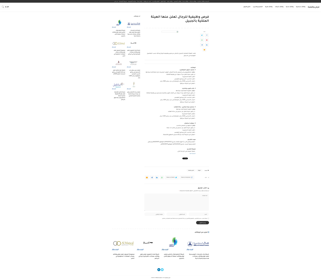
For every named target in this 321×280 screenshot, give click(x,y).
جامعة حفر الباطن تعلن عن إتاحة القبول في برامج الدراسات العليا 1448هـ (118, 72)
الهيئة (199, 170)
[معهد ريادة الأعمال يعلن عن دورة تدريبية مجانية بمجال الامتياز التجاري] (133, 85)
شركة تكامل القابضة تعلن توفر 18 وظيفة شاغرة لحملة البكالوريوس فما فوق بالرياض (119, 96)
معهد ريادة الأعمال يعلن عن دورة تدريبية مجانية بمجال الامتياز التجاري (133, 94)
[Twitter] (8, 7)
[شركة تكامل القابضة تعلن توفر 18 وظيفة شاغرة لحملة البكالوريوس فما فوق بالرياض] (118, 85)
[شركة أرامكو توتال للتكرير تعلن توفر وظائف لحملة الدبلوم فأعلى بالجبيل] (118, 24)
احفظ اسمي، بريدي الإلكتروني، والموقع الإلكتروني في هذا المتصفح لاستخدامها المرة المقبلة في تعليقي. (184, 218)
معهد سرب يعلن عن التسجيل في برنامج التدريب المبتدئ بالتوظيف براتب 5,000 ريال (134, 74)
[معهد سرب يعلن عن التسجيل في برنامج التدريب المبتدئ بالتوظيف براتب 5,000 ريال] (133, 64)
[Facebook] (207, 35)
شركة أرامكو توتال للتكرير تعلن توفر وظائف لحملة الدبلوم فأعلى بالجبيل (174, 256)
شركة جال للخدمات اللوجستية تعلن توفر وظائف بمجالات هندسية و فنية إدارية (199, 256)
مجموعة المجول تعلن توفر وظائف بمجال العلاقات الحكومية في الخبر (123, 256)
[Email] (204, 50)
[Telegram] (202, 45)
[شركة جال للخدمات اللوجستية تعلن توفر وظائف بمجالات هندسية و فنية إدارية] (133, 24)
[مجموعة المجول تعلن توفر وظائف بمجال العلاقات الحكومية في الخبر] (118, 44)
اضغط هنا (193, 153)
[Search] (3, 7)
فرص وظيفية (313, 7)
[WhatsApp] (202, 40)
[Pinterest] (207, 40)
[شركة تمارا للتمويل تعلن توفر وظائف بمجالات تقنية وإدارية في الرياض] (133, 44)
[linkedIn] (157, 177)
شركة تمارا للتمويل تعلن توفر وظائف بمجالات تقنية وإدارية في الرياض (133, 52)
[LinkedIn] (6, 7)
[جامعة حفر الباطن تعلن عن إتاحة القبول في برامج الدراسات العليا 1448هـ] (118, 64)
